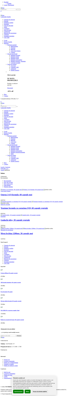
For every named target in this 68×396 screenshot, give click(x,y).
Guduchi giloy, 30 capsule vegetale (15, 220)
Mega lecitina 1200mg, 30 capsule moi (17, 233)
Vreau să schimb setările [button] (40, 391)
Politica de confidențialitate (11, 362)
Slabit (5, 27)
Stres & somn (7, 30)
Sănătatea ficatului (15, 55)
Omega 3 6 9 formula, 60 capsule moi (16, 195)
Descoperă (10, 88)
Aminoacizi (7, 31)
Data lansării (7, 185)
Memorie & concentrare (10, 33)
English (9, 3)
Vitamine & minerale (9, 19)
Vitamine (13, 48)
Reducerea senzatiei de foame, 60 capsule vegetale (12, 319)
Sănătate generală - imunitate (18, 61)
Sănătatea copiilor (8, 22)
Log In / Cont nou (5, 167)
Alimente (6, 34)
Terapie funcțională (12, 54)
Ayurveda (13, 66)
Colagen (13, 52)
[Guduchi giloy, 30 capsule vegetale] (20, 215)
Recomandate (7, 181)
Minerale (13, 49)
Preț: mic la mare (8, 182)
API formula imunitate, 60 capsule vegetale (11, 282)
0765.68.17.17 (4, 168)
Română (6, 2)
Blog (5, 94)
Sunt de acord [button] (18, 391)
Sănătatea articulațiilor (16, 60)
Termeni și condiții (9, 364)
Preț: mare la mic (8, 184)
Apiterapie (13, 69)
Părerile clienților (8, 186)
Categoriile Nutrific (6, 17)
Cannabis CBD (15, 67)
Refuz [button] (27, 391)
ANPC (6, 376)
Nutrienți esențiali (12, 45)
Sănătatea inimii (15, 57)
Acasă (5, 40)
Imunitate (6, 24)
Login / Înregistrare (9, 5)
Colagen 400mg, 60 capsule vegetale (9, 273)
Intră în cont (7, 372)
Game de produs (11, 155)
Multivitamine (14, 46)
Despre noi (7, 359)
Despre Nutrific (8, 42)
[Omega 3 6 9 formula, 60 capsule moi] (22, 189)
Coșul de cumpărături (9, 373)
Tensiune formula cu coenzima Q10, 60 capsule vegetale (24, 208)
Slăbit (12, 154)
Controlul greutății (15, 63)
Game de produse (12, 64)
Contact (6, 96)
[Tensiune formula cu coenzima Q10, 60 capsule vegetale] (32, 201)
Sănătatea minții (15, 58)
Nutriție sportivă (15, 70)
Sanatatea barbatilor (9, 36)
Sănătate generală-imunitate (18, 152)
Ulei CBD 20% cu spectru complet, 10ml (10, 310)
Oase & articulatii (8, 25)
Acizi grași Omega (15, 51)
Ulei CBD (6, 37)
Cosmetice (6, 28)
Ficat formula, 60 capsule (7, 291)
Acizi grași (13, 142)
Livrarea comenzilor (9, 361)
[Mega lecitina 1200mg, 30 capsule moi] (22, 228)
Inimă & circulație (5, 204)
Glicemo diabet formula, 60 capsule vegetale (11, 301)
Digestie (6, 21)
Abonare (19, 335)
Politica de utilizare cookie (11, 365)
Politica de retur (8, 375)
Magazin (6, 43)
